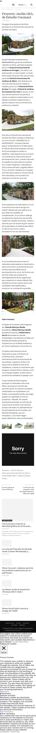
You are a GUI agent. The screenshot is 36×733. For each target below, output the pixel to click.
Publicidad (22, 625)
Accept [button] (15, 641)
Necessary (6, 693)
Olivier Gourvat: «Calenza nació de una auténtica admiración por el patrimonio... (17, 570)
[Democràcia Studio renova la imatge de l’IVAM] (18, 602)
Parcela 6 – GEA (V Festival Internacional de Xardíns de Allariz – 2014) (16, 473)
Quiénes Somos (10, 623)
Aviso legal (14, 625)
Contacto (18, 623)
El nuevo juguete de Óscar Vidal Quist (8, 488)
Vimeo (4, 478)
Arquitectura (10, 9)
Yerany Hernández (26, 630)
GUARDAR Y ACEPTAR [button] (9, 731)
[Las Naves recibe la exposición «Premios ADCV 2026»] (18, 583)
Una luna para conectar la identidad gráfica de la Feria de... (17, 524)
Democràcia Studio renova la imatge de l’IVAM (15, 609)
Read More (23, 641)
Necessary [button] (4, 691)
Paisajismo (18, 9)
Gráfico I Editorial (7, 520)
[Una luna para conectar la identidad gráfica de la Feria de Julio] (18, 510)
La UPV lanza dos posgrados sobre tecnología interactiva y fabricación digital (26, 490)
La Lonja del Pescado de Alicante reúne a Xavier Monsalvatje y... (17, 550)
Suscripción (26, 623)
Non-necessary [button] (6, 711)
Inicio (3, 9)
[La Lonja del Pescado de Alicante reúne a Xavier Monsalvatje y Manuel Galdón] (18, 543)
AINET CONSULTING (19, 476)
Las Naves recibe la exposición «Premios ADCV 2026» (16, 590)
